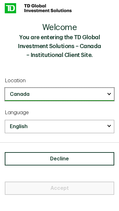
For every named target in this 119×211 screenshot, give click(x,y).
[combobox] (59, 94)
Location (15, 80)
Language (17, 112)
